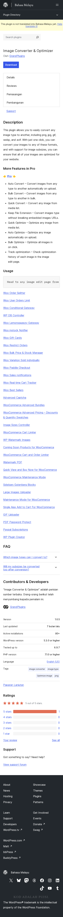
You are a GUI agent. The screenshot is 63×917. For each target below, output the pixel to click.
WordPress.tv (12, 830)
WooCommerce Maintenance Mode (24, 477)
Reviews (12, 85)
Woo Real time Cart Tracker (19, 382)
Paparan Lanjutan (13, 685)
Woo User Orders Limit (16, 300)
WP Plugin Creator (14, 537)
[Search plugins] (37, 37)
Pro (9, 176)
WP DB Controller (13, 315)
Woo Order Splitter (14, 293)
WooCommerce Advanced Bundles (24, 405)
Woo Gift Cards (12, 337)
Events (37, 818)
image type (53, 669)
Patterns (38, 802)
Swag (38, 830)
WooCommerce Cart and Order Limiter (26, 454)
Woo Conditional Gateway (19, 307)
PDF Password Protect (17, 522)
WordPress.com (14, 840)
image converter (37, 669)
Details (11, 77)
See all (56, 740)
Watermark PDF (12, 462)
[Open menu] (58, 5)
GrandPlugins (17, 56)
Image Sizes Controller (16, 424)
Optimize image (44, 676)
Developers (10, 824)
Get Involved (41, 812)
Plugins (37, 796)
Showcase (39, 784)
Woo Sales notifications (17, 375)
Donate (39, 824)
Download (11, 64)
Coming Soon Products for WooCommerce (28, 447)
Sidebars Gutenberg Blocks (19, 484)
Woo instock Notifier (15, 330)
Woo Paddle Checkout (16, 367)
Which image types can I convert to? (25, 557)
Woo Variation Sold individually (21, 360)
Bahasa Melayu (20, 872)
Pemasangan (14, 94)
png (56, 676)
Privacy (7, 802)
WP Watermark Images (16, 439)
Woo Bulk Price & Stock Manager (23, 352)
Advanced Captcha (14, 397)
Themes (38, 790)
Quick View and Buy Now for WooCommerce (30, 469)
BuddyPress (12, 857)
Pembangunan (15, 102)
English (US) (53, 661)
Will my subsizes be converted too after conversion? (21, 568)
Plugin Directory (11, 14)
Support (11, 111)
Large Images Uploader (17, 492)
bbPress (9, 852)
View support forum (14, 764)
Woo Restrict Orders (15, 345)
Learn (6, 812)
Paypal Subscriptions (15, 529)
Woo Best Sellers (13, 390)
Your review (10, 740)
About (6, 784)
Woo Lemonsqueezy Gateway (21, 322)
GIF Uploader (11, 514)
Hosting (7, 796)
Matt (7, 846)
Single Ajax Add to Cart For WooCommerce (29, 507)
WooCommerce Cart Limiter (19, 432)
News (6, 790)
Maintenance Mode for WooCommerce (26, 499)
